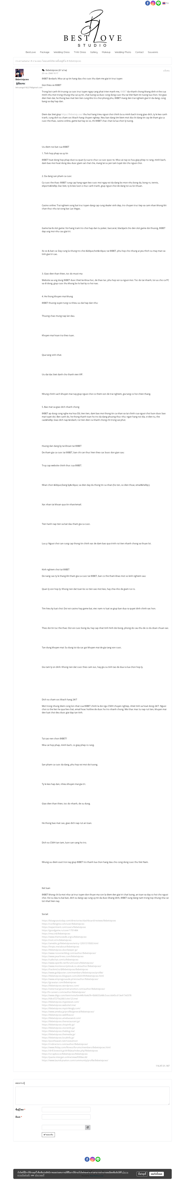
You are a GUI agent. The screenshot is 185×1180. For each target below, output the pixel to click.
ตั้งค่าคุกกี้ (142, 1174)
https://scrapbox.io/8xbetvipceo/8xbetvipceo (65, 1053)
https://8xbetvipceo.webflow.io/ (58, 1014)
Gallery (94, 52)
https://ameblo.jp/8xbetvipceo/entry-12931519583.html (70, 943)
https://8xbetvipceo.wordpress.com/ (60, 985)
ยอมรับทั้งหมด (156, 1174)
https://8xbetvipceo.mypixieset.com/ (60, 1001)
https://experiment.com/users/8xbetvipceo (64, 927)
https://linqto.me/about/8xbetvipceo (60, 946)
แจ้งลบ (166, 70)
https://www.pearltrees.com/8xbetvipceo (63, 956)
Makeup (106, 52)
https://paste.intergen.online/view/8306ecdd (64, 1057)
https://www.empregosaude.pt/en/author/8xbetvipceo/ (70, 979)
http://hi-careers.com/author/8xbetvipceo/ (63, 992)
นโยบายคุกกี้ (39, 1175)
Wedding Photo (123, 52)
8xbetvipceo (75, 60)
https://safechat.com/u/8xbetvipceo (60, 959)
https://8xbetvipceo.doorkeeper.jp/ (60, 949)
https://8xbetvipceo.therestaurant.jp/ (61, 1021)
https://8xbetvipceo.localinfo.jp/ (58, 1037)
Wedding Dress (62, 52)
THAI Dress (80, 52)
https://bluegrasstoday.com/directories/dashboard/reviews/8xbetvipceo (79, 920)
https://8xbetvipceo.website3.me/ (59, 1005)
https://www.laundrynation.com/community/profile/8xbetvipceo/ (75, 1060)
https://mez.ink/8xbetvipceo (56, 933)
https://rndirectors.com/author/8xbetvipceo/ (65, 1044)
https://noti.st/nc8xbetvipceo (57, 940)
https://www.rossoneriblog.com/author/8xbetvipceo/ (69, 953)
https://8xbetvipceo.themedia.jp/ (58, 1034)
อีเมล (18, 1116)
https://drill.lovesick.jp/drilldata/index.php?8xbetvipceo (70, 1050)
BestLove (31, 52)
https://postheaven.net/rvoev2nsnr (60, 1040)
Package (44, 52)
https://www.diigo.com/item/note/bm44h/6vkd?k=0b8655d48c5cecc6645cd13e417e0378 (86, 995)
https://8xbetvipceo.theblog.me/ (58, 1031)
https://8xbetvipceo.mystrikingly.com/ (61, 1008)
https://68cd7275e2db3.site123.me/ (60, 998)
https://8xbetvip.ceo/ (72, 114)
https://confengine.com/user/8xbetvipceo (63, 923)
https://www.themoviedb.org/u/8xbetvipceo (64, 936)
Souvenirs (153, 52)
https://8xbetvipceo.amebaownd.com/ (61, 1018)
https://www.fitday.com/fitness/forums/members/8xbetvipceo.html (76, 1047)
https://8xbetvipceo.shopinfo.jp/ (58, 1024)
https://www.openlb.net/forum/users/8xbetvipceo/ (68, 962)
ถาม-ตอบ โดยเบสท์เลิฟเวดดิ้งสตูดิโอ (49, 60)
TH (167, 3)
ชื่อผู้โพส (20, 1109)
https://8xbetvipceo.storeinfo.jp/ (58, 1027)
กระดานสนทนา (22, 60)
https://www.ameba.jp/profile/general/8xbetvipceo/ (68, 1011)
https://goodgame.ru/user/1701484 (60, 930)
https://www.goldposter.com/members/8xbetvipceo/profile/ (72, 972)
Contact (139, 52)
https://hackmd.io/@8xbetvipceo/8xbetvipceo (65, 969)
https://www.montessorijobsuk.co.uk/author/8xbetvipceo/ (71, 966)
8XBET (123, 91)
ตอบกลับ (49, 1134)
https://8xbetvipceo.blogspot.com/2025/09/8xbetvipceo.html (73, 975)
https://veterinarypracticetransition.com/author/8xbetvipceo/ (73, 988)
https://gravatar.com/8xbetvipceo (59, 982)
